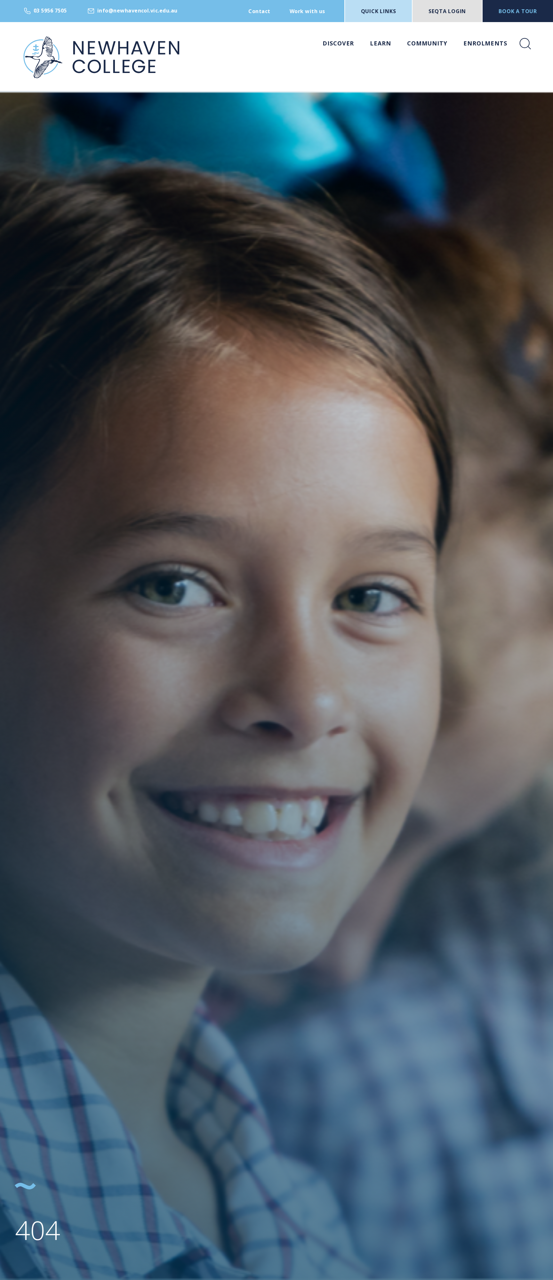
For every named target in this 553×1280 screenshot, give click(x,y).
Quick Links (378, 11)
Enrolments (485, 43)
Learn (380, 43)
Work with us (307, 11)
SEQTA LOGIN (447, 11)
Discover (338, 43)
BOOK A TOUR (518, 11)
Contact (259, 11)
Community (427, 43)
